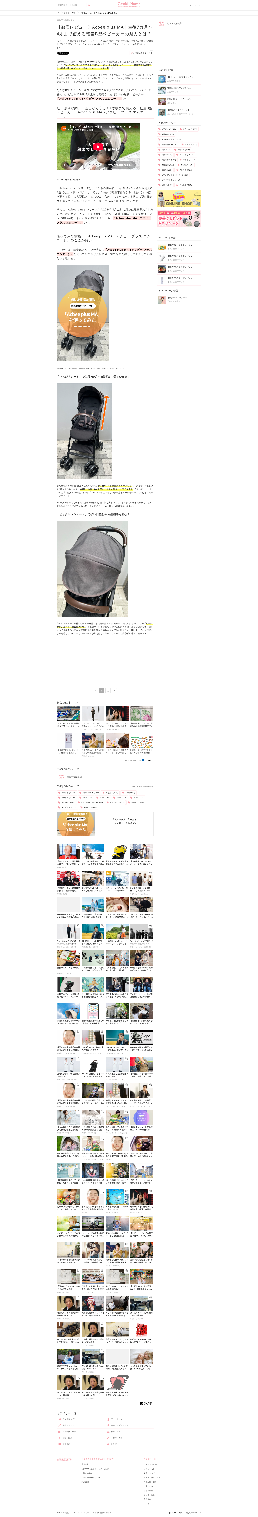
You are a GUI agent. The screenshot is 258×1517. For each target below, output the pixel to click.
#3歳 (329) (87, 797)
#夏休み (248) (183, 149)
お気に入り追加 (140, 53)
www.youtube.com (70, 179)
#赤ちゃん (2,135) (90, 792)
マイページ (195, 5)
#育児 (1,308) (112, 792)
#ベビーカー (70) (68, 807)
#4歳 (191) (130, 792)
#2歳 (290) (104, 797)
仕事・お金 (116, 1431)
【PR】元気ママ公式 (176, 248)
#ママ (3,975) (190, 144)
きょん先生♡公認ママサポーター (181, 114)
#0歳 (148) (138, 797)
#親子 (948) (166, 154)
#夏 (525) (165, 149)
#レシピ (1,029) (186, 154)
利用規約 (85, 1482)
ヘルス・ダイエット (119, 1425)
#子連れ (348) (137, 802)
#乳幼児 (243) (67, 802)
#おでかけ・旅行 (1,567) (92, 802)
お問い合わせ (87, 1473)
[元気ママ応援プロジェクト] (129, 6)
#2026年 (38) (187, 165)
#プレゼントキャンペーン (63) (174, 175)
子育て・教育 (116, 1438)
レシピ (114, 1444)
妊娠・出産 (67, 1438)
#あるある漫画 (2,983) (171, 139)
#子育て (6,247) (68, 797)
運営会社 (85, 1464)
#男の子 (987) (185, 170)
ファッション (116, 1419)
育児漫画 (66, 1444)
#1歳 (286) (121, 797)
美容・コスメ (68, 1425)
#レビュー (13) (90, 807)
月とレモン (172, 103)
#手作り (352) (189, 159)
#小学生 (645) (185, 185)
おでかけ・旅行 (69, 1431)
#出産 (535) (166, 170)
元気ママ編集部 (74, 776)
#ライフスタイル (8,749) (172, 180)
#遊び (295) (166, 185)
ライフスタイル (69, 1419)
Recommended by (133, 760)
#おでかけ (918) (117, 802)
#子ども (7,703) (68, 792)
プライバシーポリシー (91, 1477)
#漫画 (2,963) (167, 134)
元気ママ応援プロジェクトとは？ (96, 1469)
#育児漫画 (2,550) (169, 144)
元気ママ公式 (173, 92)
